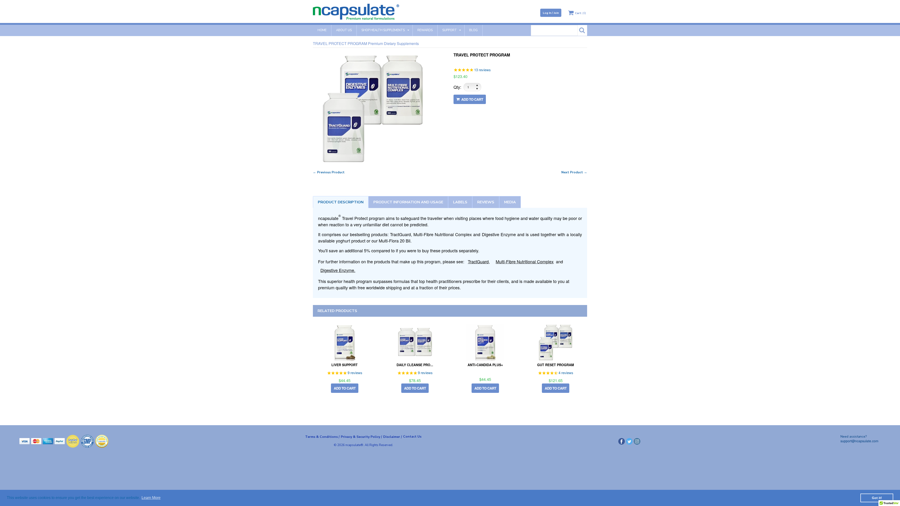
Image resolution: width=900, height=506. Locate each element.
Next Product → (574, 172)
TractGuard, (479, 261)
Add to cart (472, 99)
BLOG (473, 30)
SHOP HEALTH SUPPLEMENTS (383, 30)
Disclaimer (392, 437)
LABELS (460, 202)
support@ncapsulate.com (859, 441)
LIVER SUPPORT (344, 364)
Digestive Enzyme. (337, 270)
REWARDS (425, 30)
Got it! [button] (877, 498)
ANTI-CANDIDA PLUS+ (485, 364)
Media (510, 202)
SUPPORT (449, 30)
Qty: (457, 87)
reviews (485, 202)
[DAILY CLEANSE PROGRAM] (414, 342)
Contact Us (412, 437)
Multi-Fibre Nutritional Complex (525, 261)
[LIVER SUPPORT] (344, 342)
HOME (322, 30)
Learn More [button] (151, 498)
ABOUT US (344, 30)
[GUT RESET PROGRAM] (555, 342)
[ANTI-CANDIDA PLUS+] (485, 342)
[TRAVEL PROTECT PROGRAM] (372, 55)
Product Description (341, 202)
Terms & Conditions (322, 437)
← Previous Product (329, 172)
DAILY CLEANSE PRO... (415, 364)
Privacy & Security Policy (361, 437)
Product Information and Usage (408, 202)
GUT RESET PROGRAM (555, 364)
